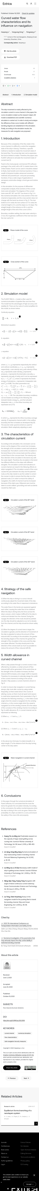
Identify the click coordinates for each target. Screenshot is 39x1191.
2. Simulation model (30, 95)
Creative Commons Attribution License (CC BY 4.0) (18, 1055)
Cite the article (11, 51)
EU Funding (24, 1164)
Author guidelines (7, 1161)
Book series (5, 1150)
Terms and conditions (28, 1157)
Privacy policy (25, 1161)
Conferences (5, 1146)
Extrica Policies (26, 1142)
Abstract (6, 95)
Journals (4, 1142)
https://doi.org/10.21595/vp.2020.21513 (14, 1020)
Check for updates (28, 13)
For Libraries (25, 1146)
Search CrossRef (10, 847)
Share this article (11, 1068)
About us (4, 1153)
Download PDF (12, 57)
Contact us (5, 1157)
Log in (3, 1164)
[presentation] (13, 299)
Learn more (6, 1179)
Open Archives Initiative (28, 1150)
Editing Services (26, 1153)
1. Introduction (16, 95)
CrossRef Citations (10, 77)
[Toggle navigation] (19, 3)
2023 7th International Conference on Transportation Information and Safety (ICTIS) (16, 924)
